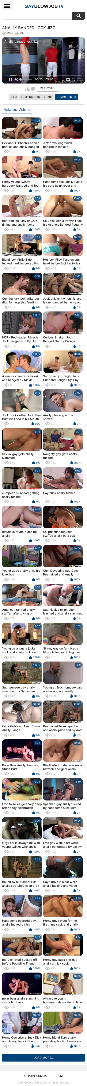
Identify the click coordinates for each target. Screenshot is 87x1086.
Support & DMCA (35, 1076)
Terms (59, 1076)
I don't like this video (33, 89)
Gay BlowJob (39, 1082)
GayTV (44, 6)
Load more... (44, 1057)
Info (14, 96)
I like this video (27, 89)
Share (48, 96)
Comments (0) (66, 96)
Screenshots (30, 96)
